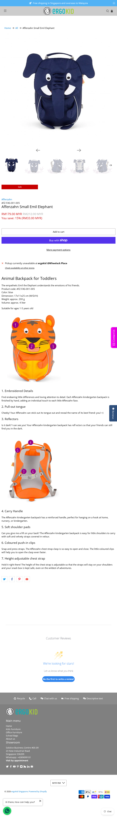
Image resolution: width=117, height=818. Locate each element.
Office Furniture (14, 732)
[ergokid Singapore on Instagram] (21, 767)
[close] (113, 3)
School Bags (12, 735)
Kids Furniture (13, 729)
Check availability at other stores (19, 268)
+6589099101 (24, 757)
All (16, 28)
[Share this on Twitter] (4, 579)
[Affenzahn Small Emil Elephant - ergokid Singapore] (58, 89)
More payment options (58, 249)
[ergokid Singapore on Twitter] (7, 767)
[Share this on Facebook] (12, 579)
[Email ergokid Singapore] (31, 767)
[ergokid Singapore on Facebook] (10, 767)
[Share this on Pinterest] (19, 579)
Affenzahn (7, 199)
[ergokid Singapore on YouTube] (14, 767)
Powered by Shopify (38, 791)
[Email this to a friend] (27, 579)
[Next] (79, 150)
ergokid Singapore (19, 791)
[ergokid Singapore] (58, 11)
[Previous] (38, 150)
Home (7, 28)
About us (10, 738)
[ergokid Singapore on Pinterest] (17, 767)
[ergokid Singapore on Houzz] (24, 767)
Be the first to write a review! (58, 679)
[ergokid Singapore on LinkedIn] (28, 767)
